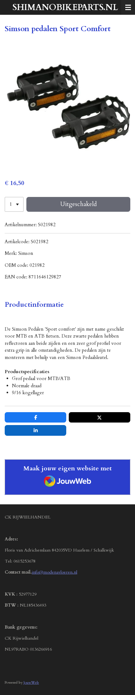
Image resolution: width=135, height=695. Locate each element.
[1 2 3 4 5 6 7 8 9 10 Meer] (14, 204)
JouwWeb (31, 682)
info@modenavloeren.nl (54, 572)
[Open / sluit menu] (128, 7)
